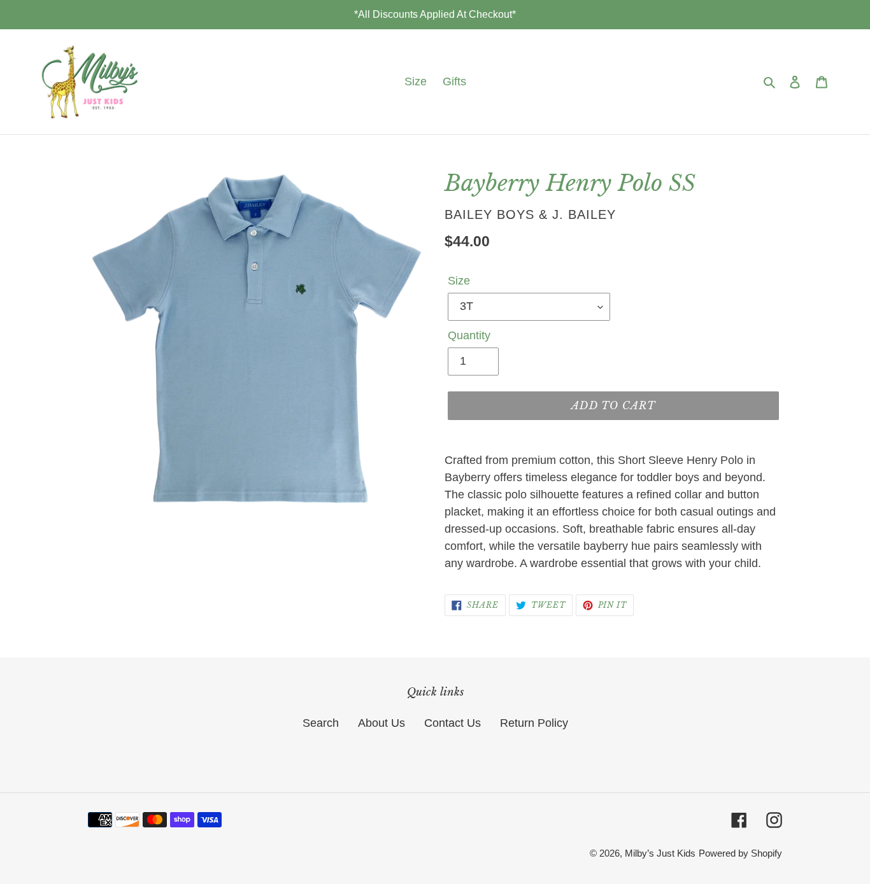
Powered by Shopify (740, 853)
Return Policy (534, 723)
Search (321, 723)
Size (459, 280)
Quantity (469, 335)
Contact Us (452, 723)
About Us (381, 723)
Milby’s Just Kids (660, 853)
